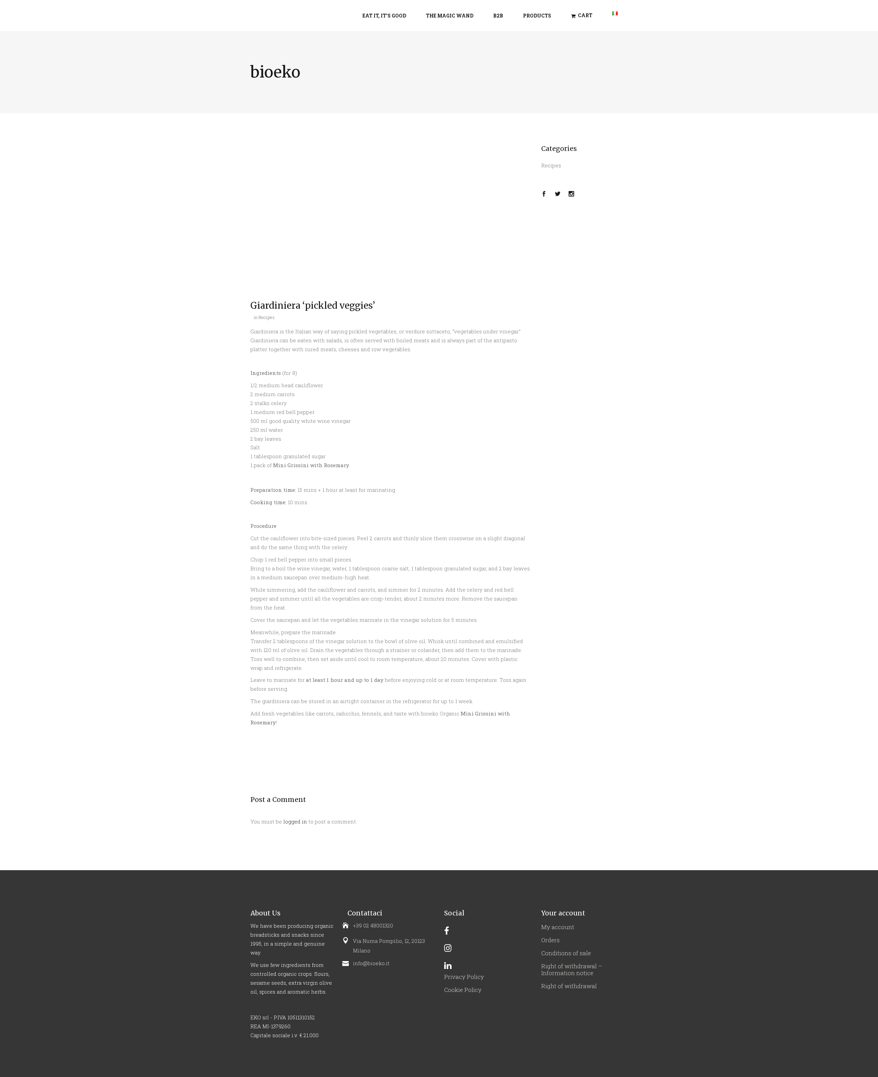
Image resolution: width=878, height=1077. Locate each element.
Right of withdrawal (569, 986)
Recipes (267, 317)
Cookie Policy (463, 990)
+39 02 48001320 (373, 925)
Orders (550, 940)
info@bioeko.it (371, 963)
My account (557, 927)
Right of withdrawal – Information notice (571, 969)
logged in (295, 821)
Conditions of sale (566, 953)
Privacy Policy (464, 977)
